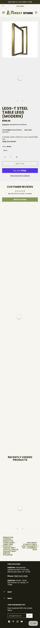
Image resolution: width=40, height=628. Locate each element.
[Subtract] (4, 157)
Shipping (5, 124)
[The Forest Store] (19, 12)
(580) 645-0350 (21, 576)
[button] (36, 12)
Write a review (20, 199)
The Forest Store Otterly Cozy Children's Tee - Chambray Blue (29, 546)
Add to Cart (20, 164)
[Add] (16, 157)
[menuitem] (3, 12)
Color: (6, 146)
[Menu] (3, 12)
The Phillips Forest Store (12, 130)
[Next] (36, 39)
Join (29, 616)
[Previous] (3, 39)
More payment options (20, 176)
